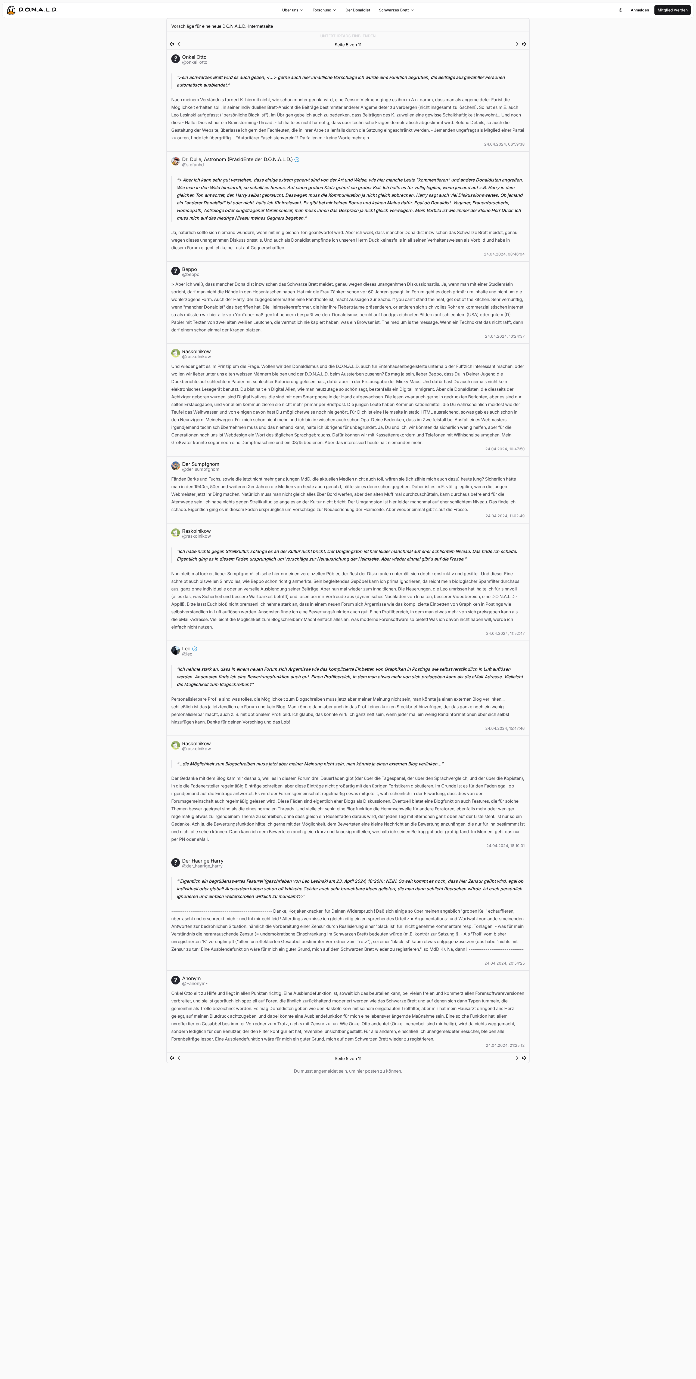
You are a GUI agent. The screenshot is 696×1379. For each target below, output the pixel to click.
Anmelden (640, 10)
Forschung (322, 10)
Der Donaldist (358, 10)
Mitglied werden (673, 10)
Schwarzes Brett (394, 10)
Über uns (290, 10)
